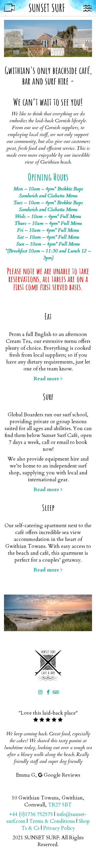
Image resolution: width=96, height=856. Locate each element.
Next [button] (82, 38)
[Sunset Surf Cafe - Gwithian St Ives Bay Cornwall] (48, 665)
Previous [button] (13, 38)
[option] (48, 38)
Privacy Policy (59, 828)
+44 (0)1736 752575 (31, 814)
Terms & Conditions (52, 821)
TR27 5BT (60, 804)
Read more (47, 378)
